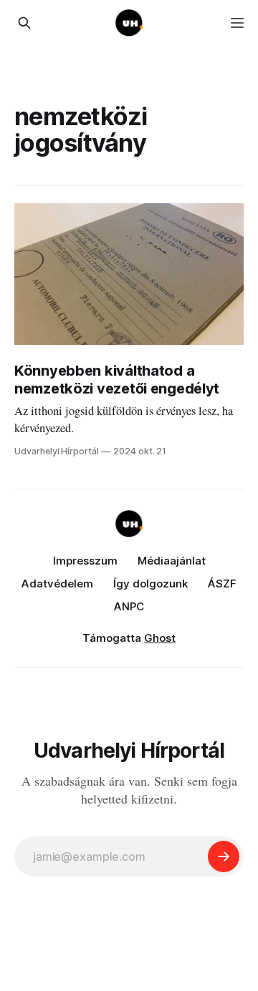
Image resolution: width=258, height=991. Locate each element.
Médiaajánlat (172, 560)
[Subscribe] (223, 856)
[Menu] (237, 22)
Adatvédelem (57, 583)
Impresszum (85, 560)
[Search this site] (24, 22)
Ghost (160, 638)
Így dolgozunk (150, 583)
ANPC (129, 606)
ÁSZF (222, 583)
